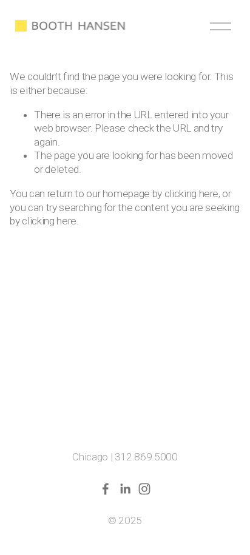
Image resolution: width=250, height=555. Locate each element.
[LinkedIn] (125, 489)
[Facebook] (106, 489)
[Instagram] (144, 489)
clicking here (191, 193)
